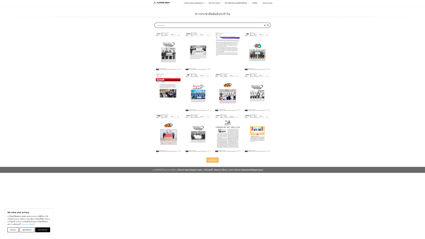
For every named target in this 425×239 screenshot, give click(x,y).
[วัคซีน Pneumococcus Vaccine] (257, 133)
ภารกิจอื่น (254, 3)
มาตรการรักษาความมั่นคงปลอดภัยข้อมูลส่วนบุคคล (246, 170)
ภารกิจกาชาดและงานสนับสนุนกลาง (193, 3)
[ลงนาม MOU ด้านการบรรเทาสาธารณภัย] (197, 51)
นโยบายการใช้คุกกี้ (27, 224)
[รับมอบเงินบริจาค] (197, 133)
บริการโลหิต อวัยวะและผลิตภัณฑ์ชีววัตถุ (236, 3)
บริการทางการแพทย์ (214, 3)
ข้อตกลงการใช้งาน (220, 170)
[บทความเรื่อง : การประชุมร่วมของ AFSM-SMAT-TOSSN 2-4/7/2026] (227, 133)
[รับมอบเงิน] (168, 51)
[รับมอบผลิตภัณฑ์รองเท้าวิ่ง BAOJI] (168, 133)
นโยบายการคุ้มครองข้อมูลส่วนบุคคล (189, 170)
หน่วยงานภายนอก (267, 3)
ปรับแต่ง (13, 230)
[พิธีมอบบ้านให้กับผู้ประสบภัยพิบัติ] (227, 51)
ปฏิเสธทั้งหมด (27, 230)
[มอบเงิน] (257, 51)
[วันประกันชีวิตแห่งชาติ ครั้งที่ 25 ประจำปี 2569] (197, 92)
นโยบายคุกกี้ (208, 170)
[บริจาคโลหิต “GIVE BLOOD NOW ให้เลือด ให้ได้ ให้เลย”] (227, 92)
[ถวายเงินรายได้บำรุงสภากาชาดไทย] (168, 92)
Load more (212, 160)
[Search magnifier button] (267, 25)
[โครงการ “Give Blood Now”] (257, 92)
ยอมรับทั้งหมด (42, 230)
